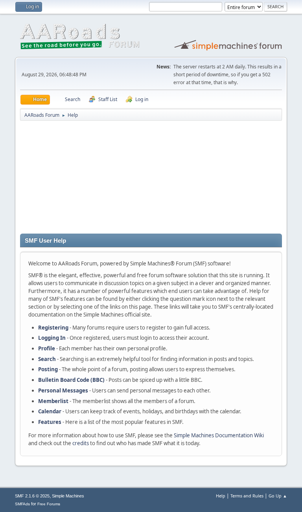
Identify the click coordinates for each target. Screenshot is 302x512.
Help (220, 496)
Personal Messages (63, 390)
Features (49, 421)
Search (47, 359)
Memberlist (53, 401)
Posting (48, 369)
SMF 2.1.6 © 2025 (32, 496)
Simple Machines (68, 496)
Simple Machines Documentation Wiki (219, 435)
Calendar (49, 411)
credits (80, 443)
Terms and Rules (246, 496)
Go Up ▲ (278, 496)
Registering (53, 327)
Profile (46, 348)
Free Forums (48, 504)
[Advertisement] (151, 178)
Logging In (52, 337)
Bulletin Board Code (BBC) (71, 379)
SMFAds (22, 504)
